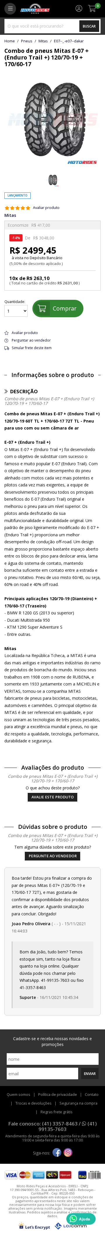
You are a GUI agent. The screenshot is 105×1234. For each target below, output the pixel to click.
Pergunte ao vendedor (53, 856)
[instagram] (68, 1153)
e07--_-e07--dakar (69, 41)
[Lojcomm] (71, 1226)
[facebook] (56, 1153)
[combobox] (52, 26)
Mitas (10, 215)
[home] (35, 9)
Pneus (26, 41)
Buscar (89, 26)
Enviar (90, 1073)
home (9, 41)
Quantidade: (14, 302)
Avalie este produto (53, 797)
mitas (43, 41)
